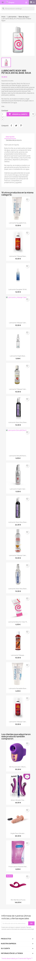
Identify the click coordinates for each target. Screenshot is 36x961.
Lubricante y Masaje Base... (18, 256)
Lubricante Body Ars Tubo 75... (18, 622)
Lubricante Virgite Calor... (18, 489)
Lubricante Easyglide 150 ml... (18, 289)
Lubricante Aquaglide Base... (18, 688)
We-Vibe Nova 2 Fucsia (18, 900)
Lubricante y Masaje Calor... (18, 323)
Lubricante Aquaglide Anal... (18, 223)
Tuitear (16, 125)
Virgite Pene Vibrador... (18, 833)
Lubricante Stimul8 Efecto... (18, 456)
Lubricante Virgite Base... (18, 356)
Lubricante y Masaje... (18, 655)
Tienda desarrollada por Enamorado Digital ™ (17, 958)
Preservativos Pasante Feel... (18, 866)
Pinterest (21, 125)
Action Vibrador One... (18, 800)
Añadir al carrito (18, 114)
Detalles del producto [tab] (14, 140)
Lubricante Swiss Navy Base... (18, 422)
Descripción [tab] (10, 137)
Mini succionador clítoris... (18, 767)
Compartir (11, 125)
